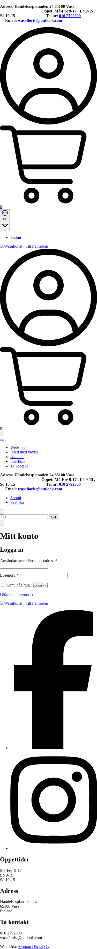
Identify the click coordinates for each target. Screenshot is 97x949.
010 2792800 (70, 16)
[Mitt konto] (48, 123)
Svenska (17, 502)
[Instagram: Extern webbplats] (53, 848)
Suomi (15, 237)
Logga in (39, 585)
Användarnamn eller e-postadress (28, 560)
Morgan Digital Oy (33, 946)
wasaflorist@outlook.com (40, 20)
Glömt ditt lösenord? (16, 594)
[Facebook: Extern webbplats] (53, 748)
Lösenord (9, 575)
